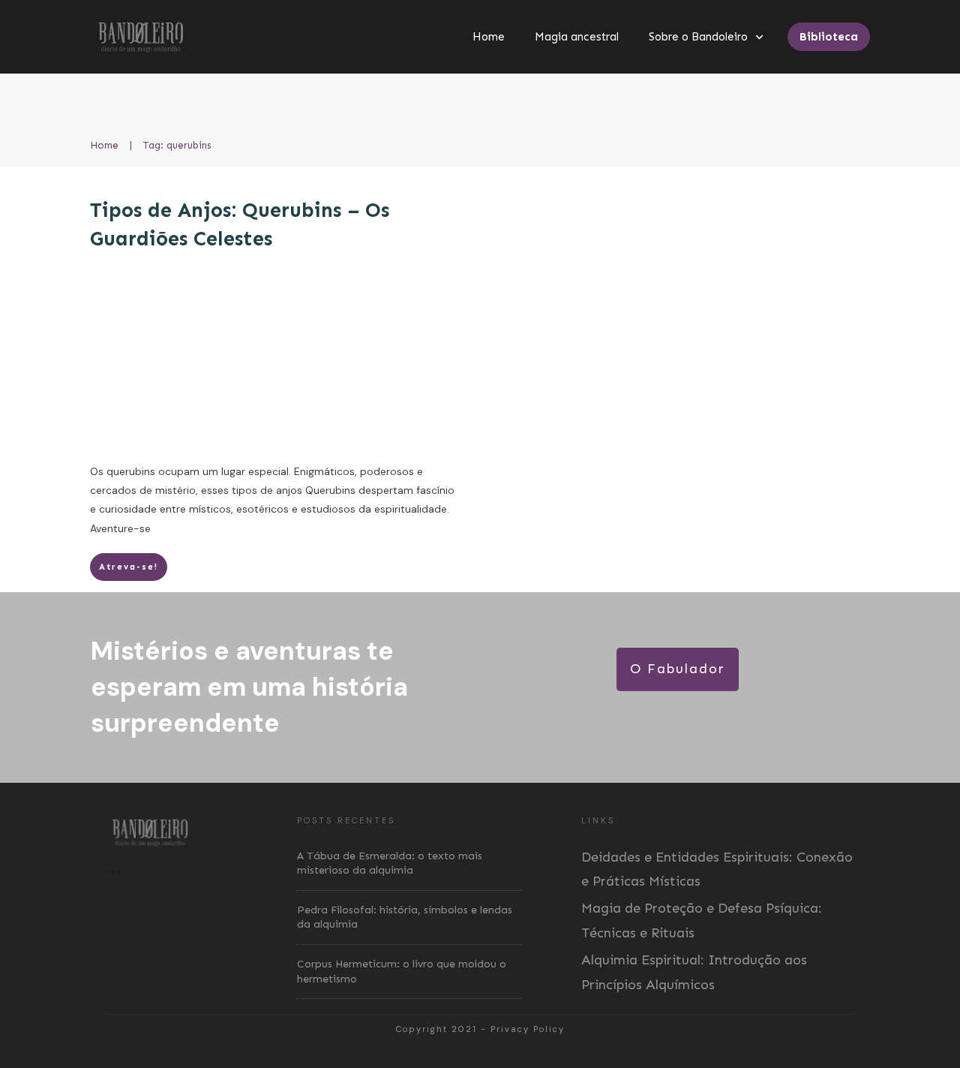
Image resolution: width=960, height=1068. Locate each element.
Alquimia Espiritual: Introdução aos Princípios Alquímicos (694, 972)
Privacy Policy (527, 1029)
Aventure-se (120, 528)
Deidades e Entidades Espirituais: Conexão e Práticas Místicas (717, 869)
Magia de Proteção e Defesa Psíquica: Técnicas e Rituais (701, 920)
